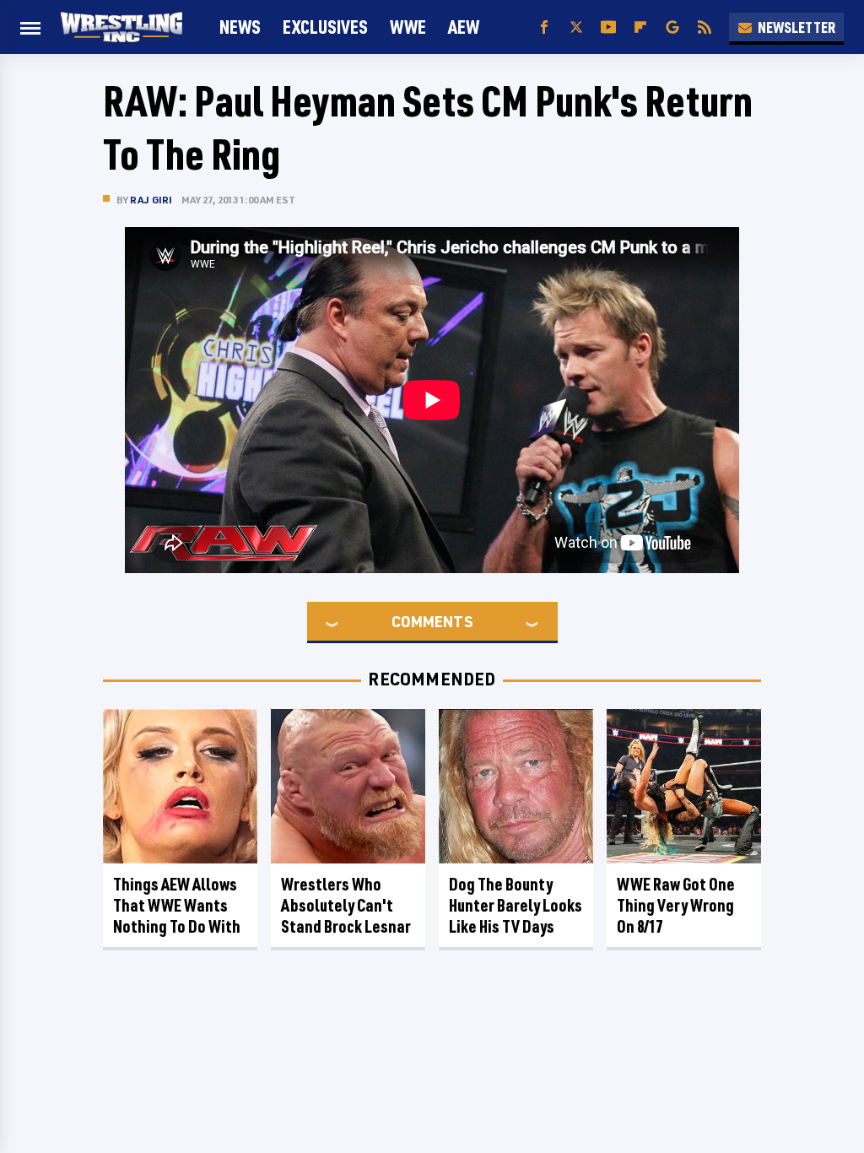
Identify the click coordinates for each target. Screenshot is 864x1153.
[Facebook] (544, 27)
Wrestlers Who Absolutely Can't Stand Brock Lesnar (346, 905)
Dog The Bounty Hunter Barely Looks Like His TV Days (515, 905)
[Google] (672, 27)
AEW (463, 26)
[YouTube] (608, 27)
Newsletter (796, 27)
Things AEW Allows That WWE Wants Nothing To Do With (176, 905)
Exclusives (325, 26)
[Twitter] (576, 27)
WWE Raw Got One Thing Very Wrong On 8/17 (676, 905)
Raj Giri (151, 199)
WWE (408, 26)
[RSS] (704, 27)
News (240, 26)
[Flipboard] (640, 27)
